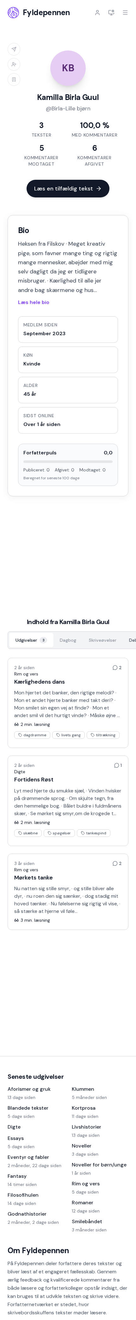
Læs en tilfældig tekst (63, 188)
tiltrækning (105, 735)
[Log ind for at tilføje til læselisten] (14, 79)
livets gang (71, 735)
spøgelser (62, 833)
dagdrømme (34, 735)
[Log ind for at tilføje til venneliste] (14, 64)
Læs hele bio (33, 302)
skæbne (30, 833)
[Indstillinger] (111, 12)
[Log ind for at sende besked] (14, 49)
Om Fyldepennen (38, 1250)
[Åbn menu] (125, 12)
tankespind (96, 833)
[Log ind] (97, 12)
